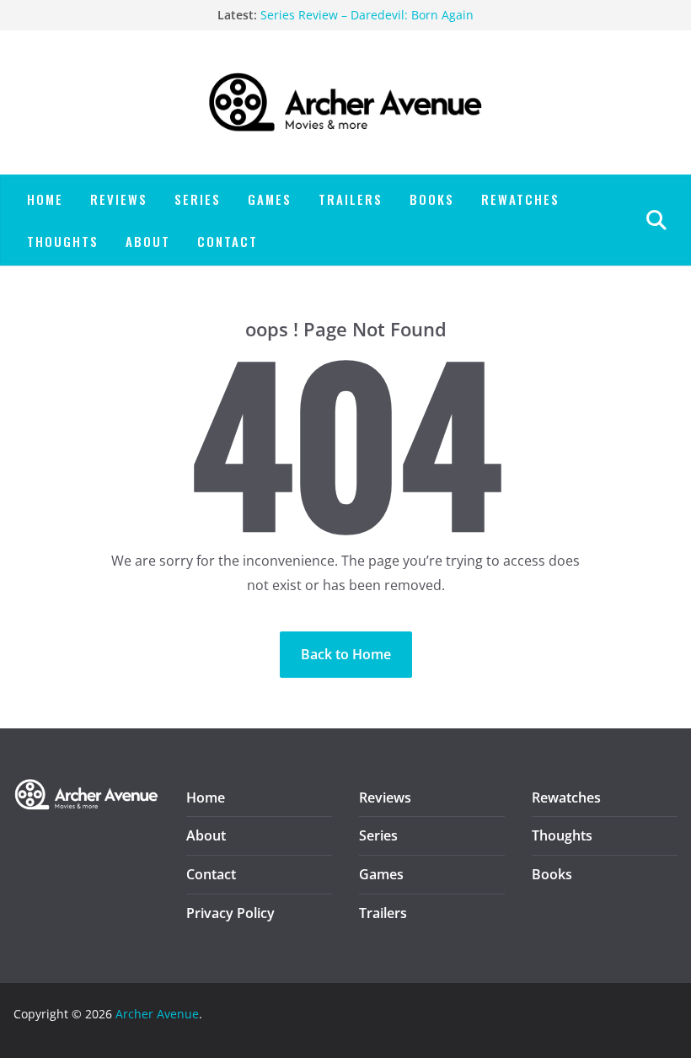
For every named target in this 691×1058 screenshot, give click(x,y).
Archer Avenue (157, 1014)
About (148, 241)
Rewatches (520, 199)
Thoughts (63, 241)
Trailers (351, 199)
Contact (227, 241)
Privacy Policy (230, 913)
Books (432, 199)
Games (270, 199)
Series (197, 199)
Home (45, 199)
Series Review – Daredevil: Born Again (367, 16)
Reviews (118, 199)
